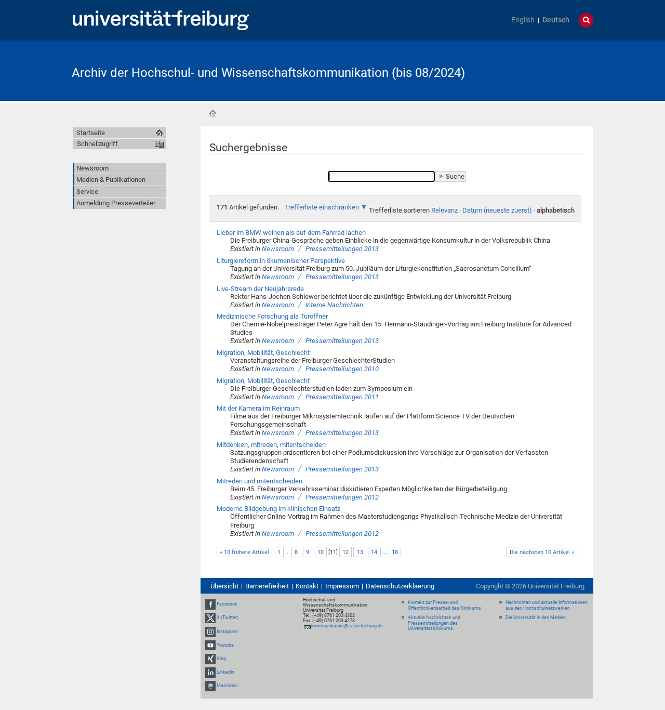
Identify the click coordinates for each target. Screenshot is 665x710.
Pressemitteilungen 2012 (342, 497)
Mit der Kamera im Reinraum (258, 408)
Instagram (227, 631)
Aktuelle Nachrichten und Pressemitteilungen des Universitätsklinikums (434, 623)
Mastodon (227, 686)
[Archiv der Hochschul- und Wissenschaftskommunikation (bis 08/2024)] (542, 70)
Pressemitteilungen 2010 (342, 369)
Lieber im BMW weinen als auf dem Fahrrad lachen (291, 232)
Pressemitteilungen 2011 (342, 397)
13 (360, 552)
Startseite (212, 113)
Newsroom (278, 249)
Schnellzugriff (97, 144)
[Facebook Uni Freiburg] (210, 604)
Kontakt (307, 586)
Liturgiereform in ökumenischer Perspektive (281, 261)
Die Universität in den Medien (536, 617)
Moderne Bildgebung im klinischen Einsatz (278, 508)
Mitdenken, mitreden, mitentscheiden (271, 445)
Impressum (342, 586)
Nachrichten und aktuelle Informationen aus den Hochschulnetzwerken (547, 605)
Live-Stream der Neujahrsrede (260, 289)
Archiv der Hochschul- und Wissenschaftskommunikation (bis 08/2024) (268, 72)
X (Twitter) (227, 617)
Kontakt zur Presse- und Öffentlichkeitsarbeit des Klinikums (444, 605)
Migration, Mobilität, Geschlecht (263, 353)
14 (374, 552)
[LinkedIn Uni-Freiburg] (210, 672)
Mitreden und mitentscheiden (259, 481)
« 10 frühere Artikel (244, 552)
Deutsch (555, 20)
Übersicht (224, 586)
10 (320, 552)
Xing (221, 658)
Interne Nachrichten (334, 305)
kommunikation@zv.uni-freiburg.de (347, 625)
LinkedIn (225, 672)
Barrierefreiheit (267, 586)
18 (395, 552)
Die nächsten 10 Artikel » (542, 552)
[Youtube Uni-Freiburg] (210, 645)
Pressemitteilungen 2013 (342, 249)
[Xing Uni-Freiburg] (210, 658)
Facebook (227, 604)
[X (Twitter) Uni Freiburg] (210, 617)
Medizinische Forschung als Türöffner (272, 316)
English (523, 20)
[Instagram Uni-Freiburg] (210, 631)
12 (345, 552)
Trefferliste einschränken (321, 207)
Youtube (225, 645)
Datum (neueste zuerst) (497, 210)
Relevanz (444, 210)
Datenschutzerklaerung (400, 586)
